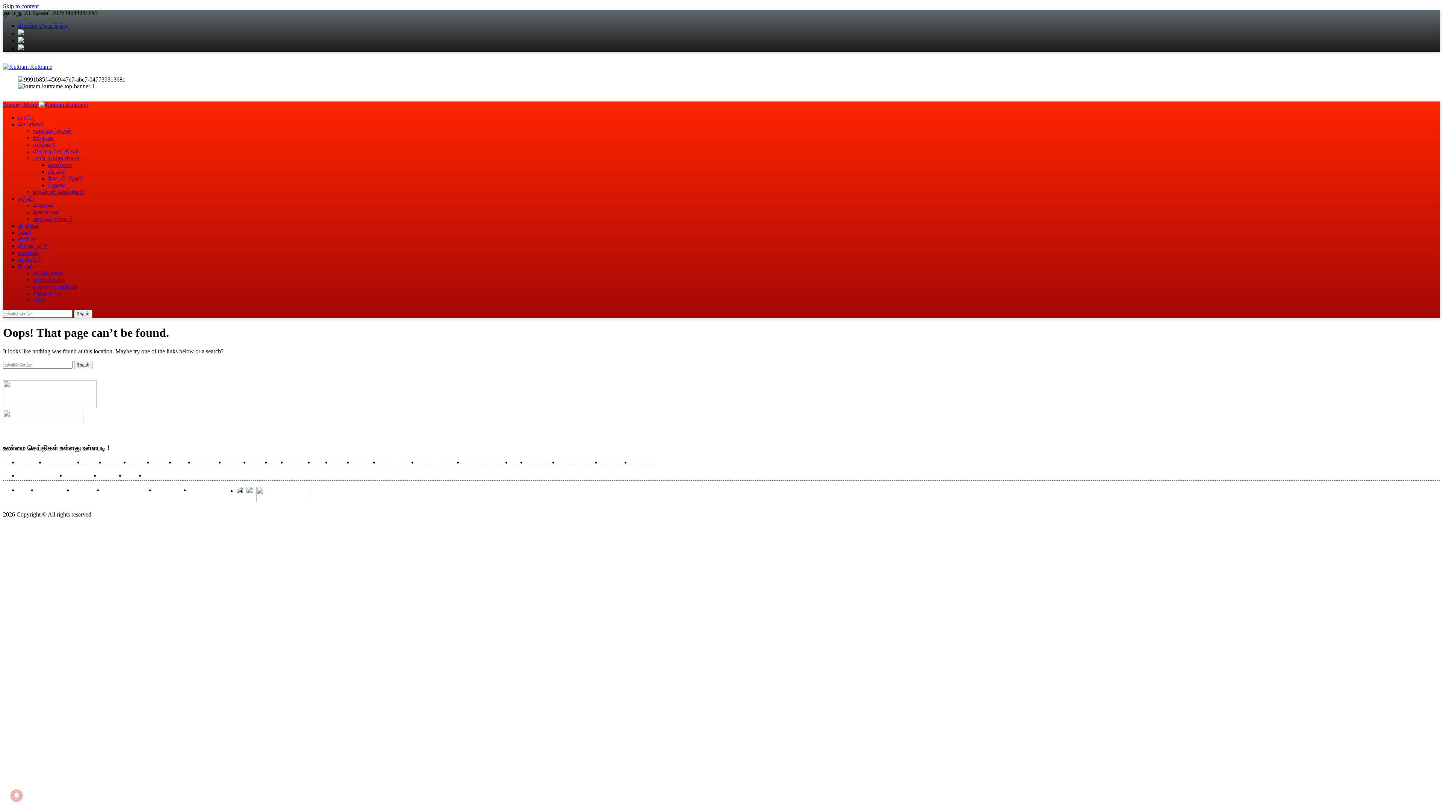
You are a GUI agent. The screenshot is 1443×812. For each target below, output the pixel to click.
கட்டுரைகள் (47, 273)
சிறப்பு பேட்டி (47, 293)
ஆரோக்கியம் (49, 280)
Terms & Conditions (211, 490)
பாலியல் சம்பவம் (53, 219)
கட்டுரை (258, 462)
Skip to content (21, 6)
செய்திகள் (31, 124)
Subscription (86, 490)
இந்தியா (43, 138)
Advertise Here (53, 490)
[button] (21, 105)
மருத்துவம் (298, 462)
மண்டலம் (139, 462)
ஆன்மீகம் (30, 259)
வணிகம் (28, 253)
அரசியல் (28, 226)
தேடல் (83, 314)
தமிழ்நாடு (45, 144)
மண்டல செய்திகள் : (40, 476)
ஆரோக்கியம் (540, 462)
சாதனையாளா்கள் (55, 286)
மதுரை (56, 185)
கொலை (43, 205)
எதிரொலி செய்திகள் (59, 192)
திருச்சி (57, 171)
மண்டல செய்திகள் (56, 158)
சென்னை (60, 165)
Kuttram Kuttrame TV (127, 490)
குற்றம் (26, 198)
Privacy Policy (170, 490)
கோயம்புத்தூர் (65, 178)
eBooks (25, 490)
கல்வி (25, 232)
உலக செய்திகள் (52, 131)
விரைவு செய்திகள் (56, 151)
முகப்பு (26, 117)
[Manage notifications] (17, 795)
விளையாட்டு (33, 246)
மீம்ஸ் (39, 300)
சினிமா (27, 239)
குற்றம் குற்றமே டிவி (438, 462)
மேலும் (26, 266)
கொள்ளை (46, 212)
